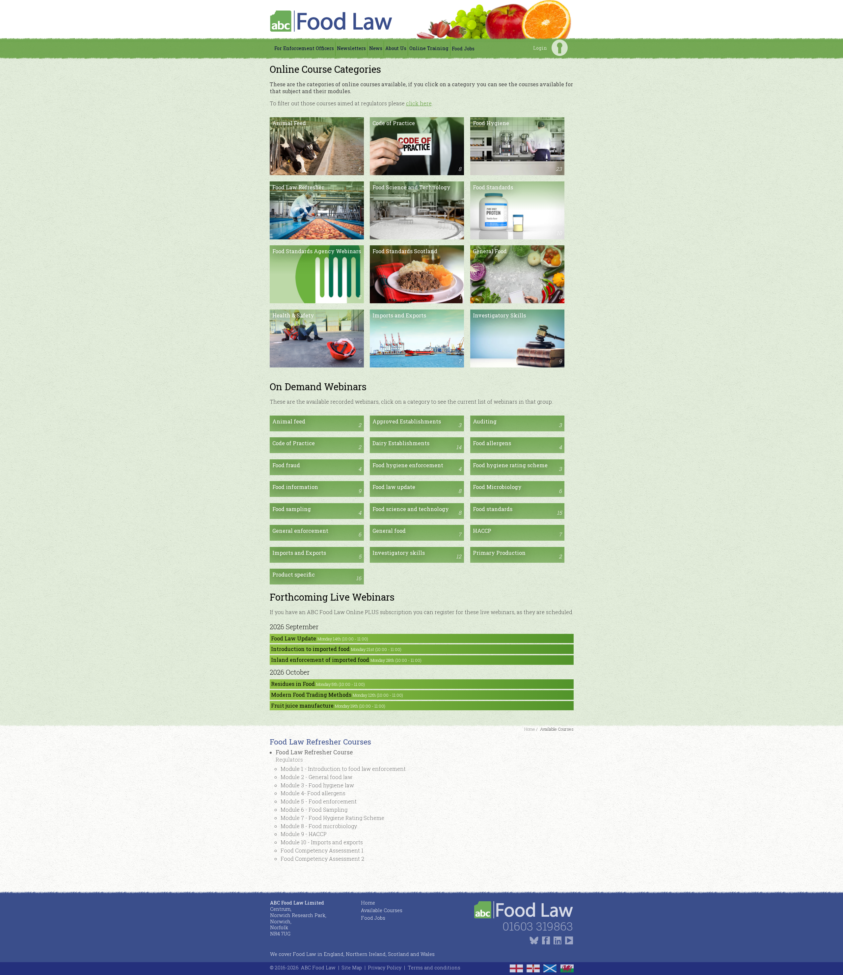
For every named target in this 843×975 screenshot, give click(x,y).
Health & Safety (316, 338)
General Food (517, 274)
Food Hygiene (517, 146)
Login (560, 48)
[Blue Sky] (534, 940)
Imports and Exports (416, 338)
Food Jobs (463, 48)
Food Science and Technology (416, 210)
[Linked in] (557, 940)
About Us (395, 48)
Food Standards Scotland (416, 274)
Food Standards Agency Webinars (316, 274)
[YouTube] (569, 940)
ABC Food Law (318, 967)
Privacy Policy (384, 967)
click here (419, 103)
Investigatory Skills (517, 338)
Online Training (429, 48)
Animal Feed (316, 146)
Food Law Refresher (316, 210)
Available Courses (381, 910)
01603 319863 (538, 926)
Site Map (351, 967)
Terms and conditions (434, 967)
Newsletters (351, 48)
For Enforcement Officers (304, 48)
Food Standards (517, 210)
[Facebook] (546, 940)
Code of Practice (416, 146)
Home (368, 903)
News (375, 48)
